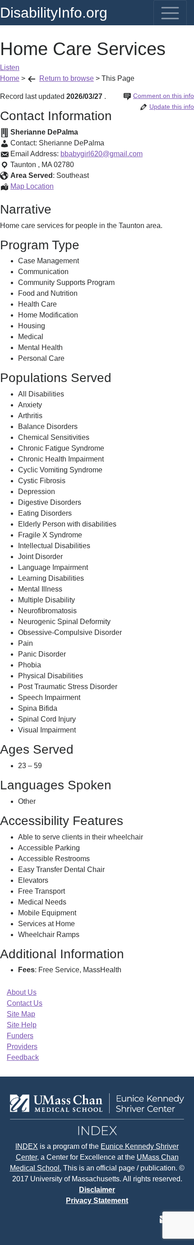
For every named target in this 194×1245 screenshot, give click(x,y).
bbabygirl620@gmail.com (101, 154)
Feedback (23, 1057)
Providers (22, 1046)
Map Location (32, 186)
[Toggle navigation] (170, 13)
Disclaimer (97, 1190)
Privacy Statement (97, 1200)
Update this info (171, 106)
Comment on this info (163, 95)
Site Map (21, 1014)
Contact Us (24, 1003)
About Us (22, 992)
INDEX (26, 1146)
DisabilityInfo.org (53, 13)
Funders (20, 1036)
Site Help (22, 1025)
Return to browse (66, 78)
